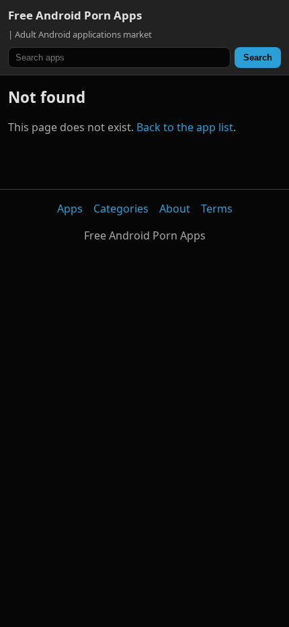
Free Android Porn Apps (75, 15)
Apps (70, 208)
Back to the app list (184, 127)
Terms (217, 208)
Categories (121, 208)
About (174, 208)
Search (257, 57)
